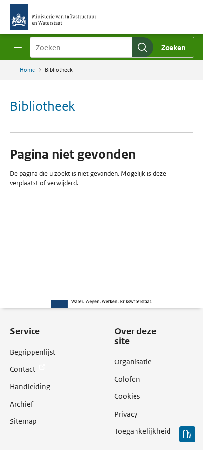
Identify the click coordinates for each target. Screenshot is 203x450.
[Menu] (18, 48)
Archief (21, 404)
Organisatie (133, 361)
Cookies (127, 396)
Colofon (127, 379)
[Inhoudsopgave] (187, 434)
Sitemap (23, 421)
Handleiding (30, 386)
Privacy (125, 414)
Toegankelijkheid (142, 431)
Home (27, 70)
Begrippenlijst (32, 352)
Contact (23, 369)
